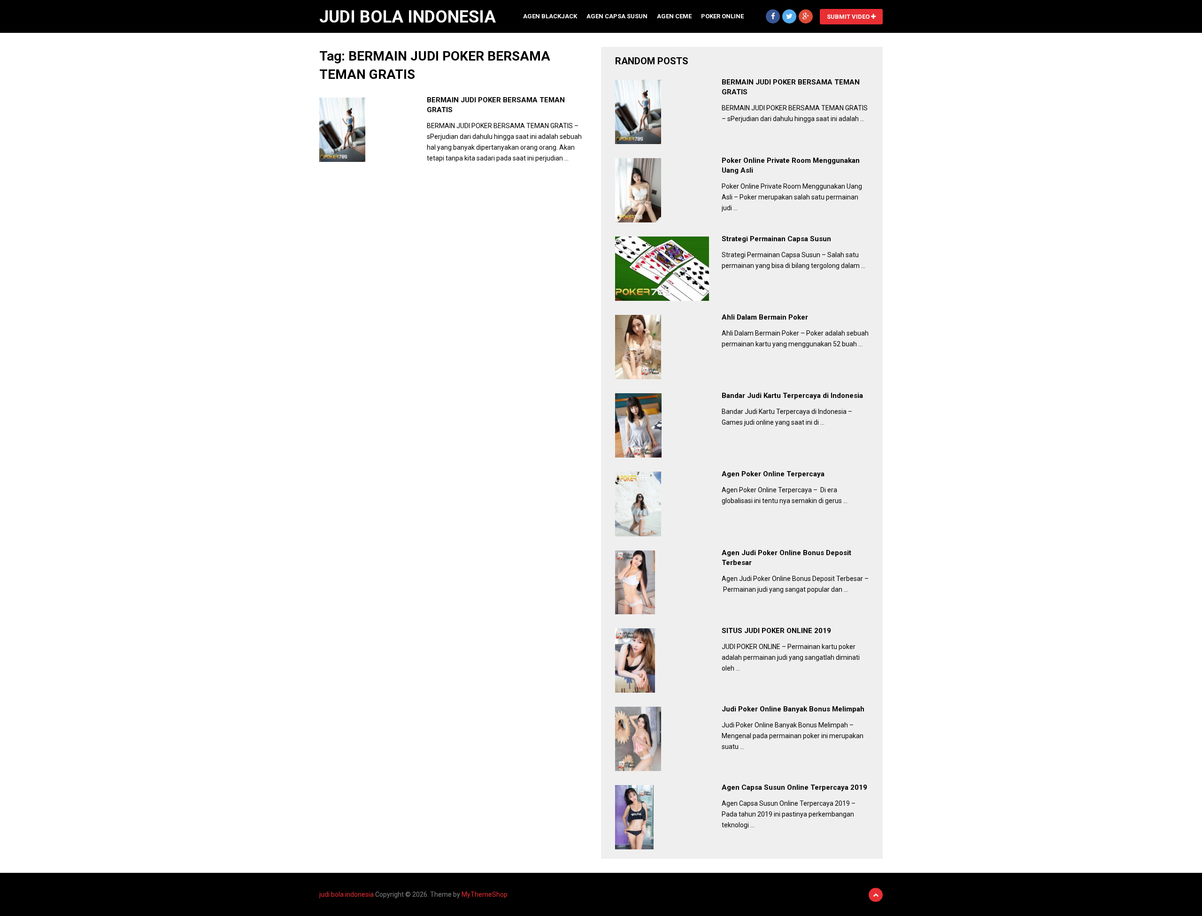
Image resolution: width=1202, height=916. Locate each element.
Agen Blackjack (550, 16)
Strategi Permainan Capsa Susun (776, 239)
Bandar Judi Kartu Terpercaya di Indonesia (792, 395)
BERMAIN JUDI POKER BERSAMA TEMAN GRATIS (496, 105)
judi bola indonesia (407, 16)
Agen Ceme (674, 16)
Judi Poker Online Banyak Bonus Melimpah (793, 709)
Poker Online (722, 16)
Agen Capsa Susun (616, 16)
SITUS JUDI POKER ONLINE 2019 (776, 630)
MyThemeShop (485, 894)
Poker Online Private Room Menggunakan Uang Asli (791, 165)
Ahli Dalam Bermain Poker (765, 317)
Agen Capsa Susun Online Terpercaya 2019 (794, 787)
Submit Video (849, 16)
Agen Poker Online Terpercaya (773, 474)
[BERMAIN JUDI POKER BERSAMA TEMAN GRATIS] (342, 130)
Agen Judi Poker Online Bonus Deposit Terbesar (786, 558)
